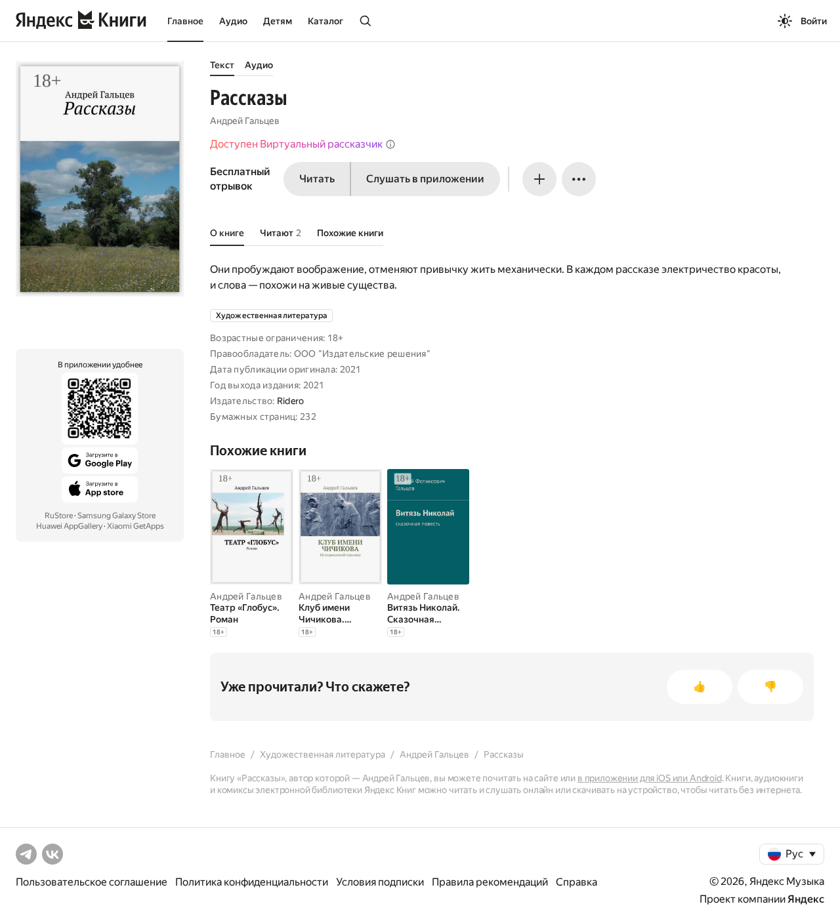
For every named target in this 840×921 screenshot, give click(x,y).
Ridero (290, 401)
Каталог (325, 21)
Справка (576, 882)
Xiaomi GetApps (135, 526)
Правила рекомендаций (490, 882)
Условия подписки (380, 882)
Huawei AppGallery (69, 526)
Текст (222, 65)
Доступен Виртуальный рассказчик (296, 144)
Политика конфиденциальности (251, 882)
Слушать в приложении (425, 179)
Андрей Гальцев (245, 120)
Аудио (233, 21)
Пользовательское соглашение (91, 882)
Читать (317, 179)
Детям (277, 21)
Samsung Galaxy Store (116, 515)
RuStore (59, 515)
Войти (814, 21)
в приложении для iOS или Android (650, 778)
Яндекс (806, 899)
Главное (185, 21)
